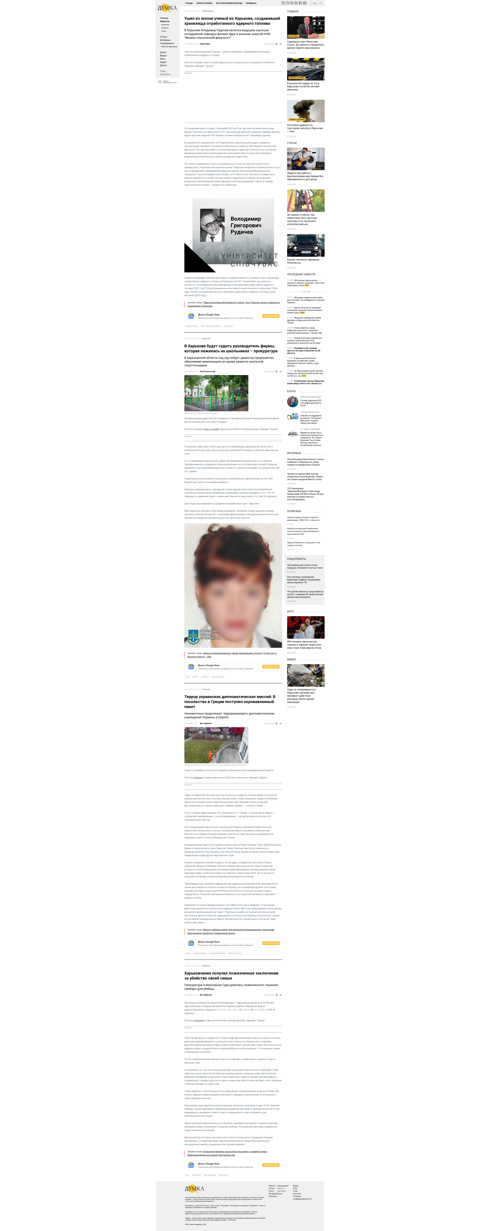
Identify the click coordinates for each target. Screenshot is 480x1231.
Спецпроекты (167, 43)
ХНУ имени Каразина (211, 326)
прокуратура (218, 677)
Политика (165, 25)
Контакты (165, 74)
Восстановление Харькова (229, 3)
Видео (163, 55)
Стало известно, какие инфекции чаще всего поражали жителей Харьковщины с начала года (304, 330)
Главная (164, 18)
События (164, 28)
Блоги (163, 52)
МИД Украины (235, 953)
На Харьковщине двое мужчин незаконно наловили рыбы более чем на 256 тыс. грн (305, 373)
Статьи (163, 36)
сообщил (198, 777)
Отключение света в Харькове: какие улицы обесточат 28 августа (306, 382)
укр (311, 3)
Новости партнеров (169, 47)
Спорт (163, 31)
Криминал (251, 3)
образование (192, 326)
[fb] (277, 44)
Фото (162, 58)
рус (315, 3)
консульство (200, 953)
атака (188, 953)
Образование (207, 11)
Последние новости (301, 274)
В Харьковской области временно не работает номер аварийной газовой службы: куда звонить (302, 362)
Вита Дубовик (206, 723)
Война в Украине (204, 3)
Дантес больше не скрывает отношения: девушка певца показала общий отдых (304, 310)
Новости (164, 21)
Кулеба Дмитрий (217, 953)
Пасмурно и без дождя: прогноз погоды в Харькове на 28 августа (303, 350)
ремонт (205, 677)
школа (195, 677)
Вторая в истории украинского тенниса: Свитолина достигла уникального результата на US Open (304, 340)
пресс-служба (211, 429)
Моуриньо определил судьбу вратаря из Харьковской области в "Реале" (304, 320)
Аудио (163, 62)
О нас (163, 71)
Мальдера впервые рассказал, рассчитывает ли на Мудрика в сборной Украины (305, 300)
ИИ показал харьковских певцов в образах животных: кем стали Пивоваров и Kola (305, 283)
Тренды (189, 3)
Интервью (165, 40)
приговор (223, 1175)
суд (187, 677)
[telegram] (280, 44)
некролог (228, 326)
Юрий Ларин (205, 44)
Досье (163, 65)
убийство (196, 1175)
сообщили (198, 1020)
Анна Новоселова (207, 371)
